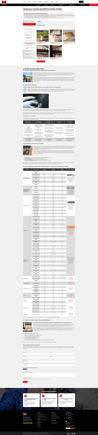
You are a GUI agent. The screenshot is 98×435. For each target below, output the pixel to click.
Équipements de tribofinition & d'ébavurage (41, 418)
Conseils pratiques (53, 423)
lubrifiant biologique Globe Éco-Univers (69, 327)
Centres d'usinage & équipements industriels (41, 419)
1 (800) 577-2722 (70, 194)
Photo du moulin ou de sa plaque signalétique (30, 367)
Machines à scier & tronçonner (41, 414)
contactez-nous (61, 17)
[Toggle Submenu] (23, 21)
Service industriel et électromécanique (54, 414)
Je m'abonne (72, 428)
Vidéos (52, 421)
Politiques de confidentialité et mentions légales (30, 434)
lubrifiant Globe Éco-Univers (33, 333)
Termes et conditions (42, 434)
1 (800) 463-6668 (70, 207)
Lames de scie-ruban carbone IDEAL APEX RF (42, 43)
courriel (71, 209)
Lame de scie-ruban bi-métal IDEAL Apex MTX (54, 58)
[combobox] (24, 361)
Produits (29, 1)
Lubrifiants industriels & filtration (41, 416)
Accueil (24, 1)
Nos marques (39, 425)
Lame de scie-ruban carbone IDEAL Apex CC (68, 43)
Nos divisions (39, 424)
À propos (38, 423)
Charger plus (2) (41, 61)
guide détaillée (55, 17)
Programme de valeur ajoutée (55, 418)
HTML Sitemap (48, 434)
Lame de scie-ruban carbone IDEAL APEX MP (54, 43)
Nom (50, 352)
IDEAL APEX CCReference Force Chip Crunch (49, 122)
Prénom (24, 352)
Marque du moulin (26, 363)
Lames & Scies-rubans (40, 415)
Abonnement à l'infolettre (27, 378)
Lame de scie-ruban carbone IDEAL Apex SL (41, 58)
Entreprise (40, 1)
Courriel (50, 356)
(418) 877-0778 (71, 208)
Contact (52, 1)
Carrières (38, 426)
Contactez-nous (44, 317)
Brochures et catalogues (54, 422)
